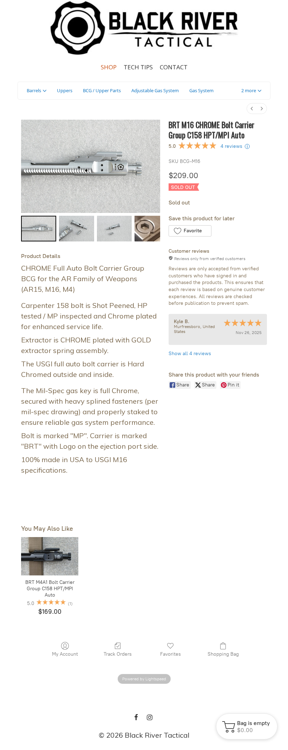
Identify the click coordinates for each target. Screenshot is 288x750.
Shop (109, 67)
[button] (251, 91)
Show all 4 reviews (190, 354)
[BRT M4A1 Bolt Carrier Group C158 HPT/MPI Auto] (49, 556)
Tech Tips (138, 67)
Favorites (170, 654)
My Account (65, 654)
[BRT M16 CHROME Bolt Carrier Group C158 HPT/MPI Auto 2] (114, 228)
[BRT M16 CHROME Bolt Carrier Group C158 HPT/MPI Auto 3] (147, 228)
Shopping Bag (223, 654)
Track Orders (118, 654)
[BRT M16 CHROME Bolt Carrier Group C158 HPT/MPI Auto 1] (76, 228)
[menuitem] (252, 108)
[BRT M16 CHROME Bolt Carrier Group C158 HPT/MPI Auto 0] (38, 228)
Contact (174, 67)
